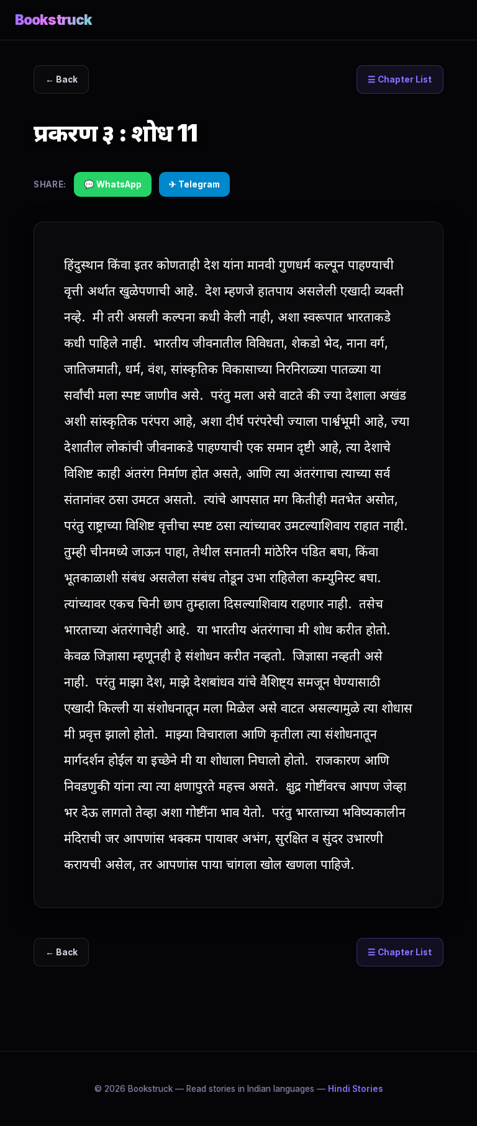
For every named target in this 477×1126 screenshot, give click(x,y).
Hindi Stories (355, 1089)
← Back (61, 79)
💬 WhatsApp (113, 184)
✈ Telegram (194, 184)
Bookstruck (53, 19)
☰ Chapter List (400, 79)
